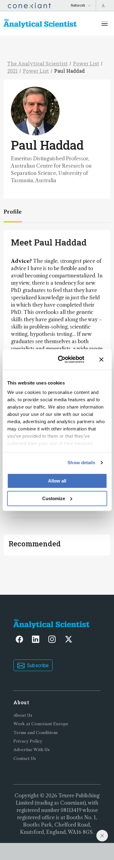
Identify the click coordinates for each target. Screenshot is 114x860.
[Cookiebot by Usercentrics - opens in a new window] (62, 360)
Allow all (57, 480)
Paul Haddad (69, 71)
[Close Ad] (102, 835)
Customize (53, 498)
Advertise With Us (31, 749)
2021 (12, 71)
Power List (86, 63)
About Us (22, 715)
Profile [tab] (13, 212)
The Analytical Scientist (37, 63)
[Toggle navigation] (104, 23)
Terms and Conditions (35, 732)
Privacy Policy (27, 741)
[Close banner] (101, 359)
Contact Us (24, 758)
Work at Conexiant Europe (40, 723)
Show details (81, 462)
